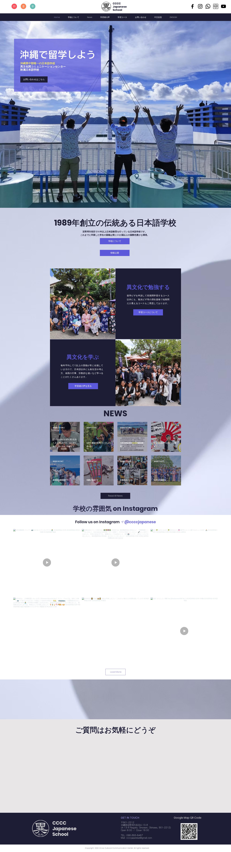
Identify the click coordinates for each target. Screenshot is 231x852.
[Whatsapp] (208, 6)
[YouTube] (223, 6)
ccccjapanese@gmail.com (139, 838)
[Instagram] (200, 6)
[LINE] (216, 6)
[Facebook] (192, 6)
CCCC (117, 3)
